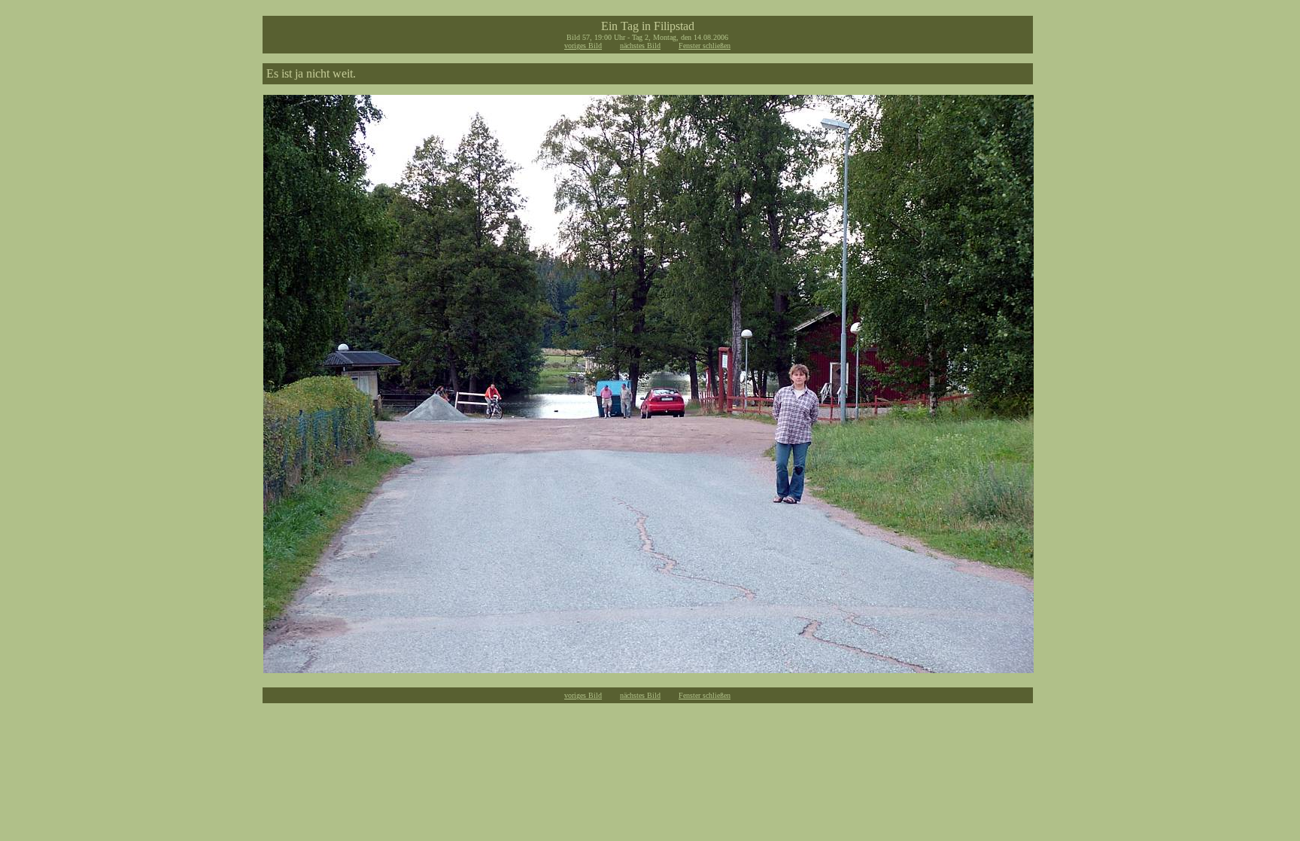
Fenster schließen (704, 45)
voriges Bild (583, 45)
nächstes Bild (640, 45)
